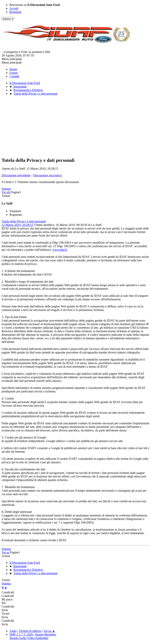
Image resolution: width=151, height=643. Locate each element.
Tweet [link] (5, 613)
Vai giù (6, 192)
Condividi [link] (8, 592)
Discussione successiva (47, 175)
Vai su (5, 552)
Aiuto (13, 631)
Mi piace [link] (7, 599)
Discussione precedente (16, 175)
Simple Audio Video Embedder (28, 638)
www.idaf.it (59, 249)
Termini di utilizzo (30, 631)
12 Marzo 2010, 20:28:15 (17, 225)
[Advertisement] (75, 126)
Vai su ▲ (49, 631)
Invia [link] (5, 610)
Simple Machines (45, 634)
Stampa (6, 188)
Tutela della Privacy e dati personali (24, 221)
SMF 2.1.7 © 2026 (21, 634)
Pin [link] (4, 603)
